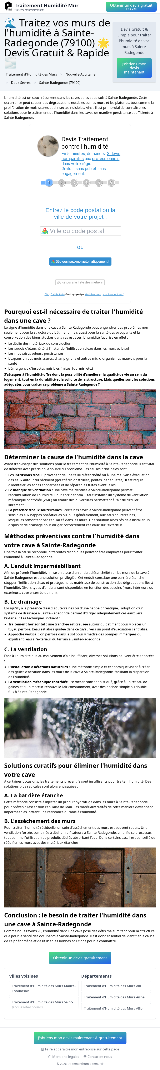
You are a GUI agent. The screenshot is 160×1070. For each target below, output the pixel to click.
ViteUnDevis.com (93, 294)
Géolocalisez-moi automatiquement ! (82, 261)
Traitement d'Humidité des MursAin (112, 986)
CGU (47, 294)
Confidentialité (58, 294)
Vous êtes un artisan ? (113, 294)
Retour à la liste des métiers (82, 282)
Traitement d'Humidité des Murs (31, 74)
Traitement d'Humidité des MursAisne (114, 997)
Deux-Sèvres (21, 82)
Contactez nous (100, 1056)
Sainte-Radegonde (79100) (59, 82)
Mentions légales (65, 1056)
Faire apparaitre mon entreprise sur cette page (82, 1049)
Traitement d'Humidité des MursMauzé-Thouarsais (44, 988)
